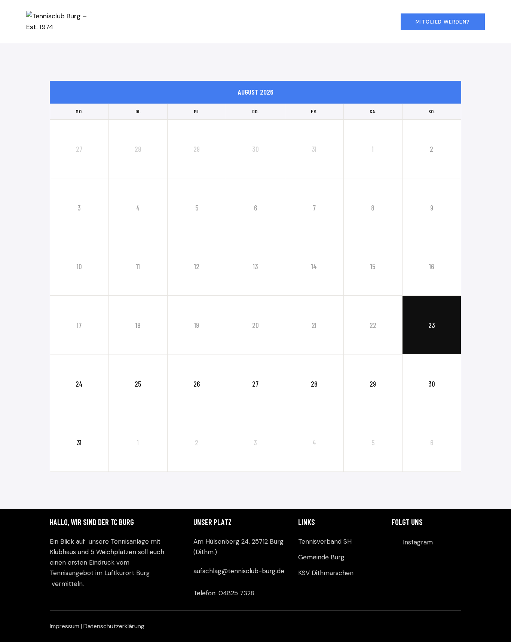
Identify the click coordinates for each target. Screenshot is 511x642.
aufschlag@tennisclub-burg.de (238, 571)
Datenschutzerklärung (113, 626)
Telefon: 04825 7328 (223, 593)
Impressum (64, 626)
